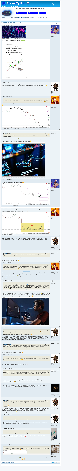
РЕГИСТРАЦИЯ (33, 12)
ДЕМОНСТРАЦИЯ (22, 12)
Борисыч (5, 253)
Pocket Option (3, 463)
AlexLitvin (5, 265)
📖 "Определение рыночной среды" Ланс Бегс (11, 22)
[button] (2, 40)
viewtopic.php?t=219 (26, 284)
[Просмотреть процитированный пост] (10, 99)
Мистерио (5, 133)
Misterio (5, 447)
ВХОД (43, 12)
